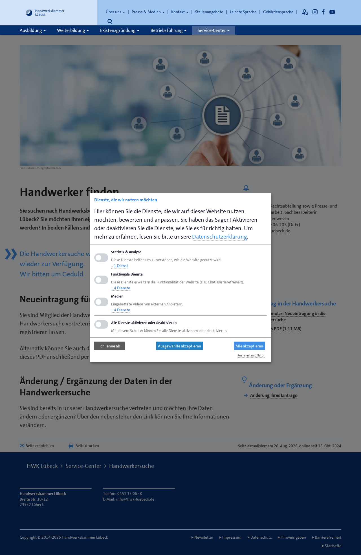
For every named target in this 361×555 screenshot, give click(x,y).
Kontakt (178, 11)
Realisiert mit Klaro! (251, 355)
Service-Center (212, 30)
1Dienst (119, 265)
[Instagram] (315, 12)
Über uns (114, 11)
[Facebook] (323, 12)
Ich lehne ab (110, 345)
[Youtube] (332, 12)
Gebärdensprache (278, 11)
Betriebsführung (167, 30)
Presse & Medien (147, 11)
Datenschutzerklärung (219, 236)
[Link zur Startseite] (45, 12)
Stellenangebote (209, 11)
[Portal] (305, 12)
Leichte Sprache (243, 11)
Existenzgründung (118, 30)
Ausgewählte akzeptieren (179, 345)
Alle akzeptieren (249, 345)
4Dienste (120, 287)
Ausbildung (31, 30)
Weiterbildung (71, 30)
